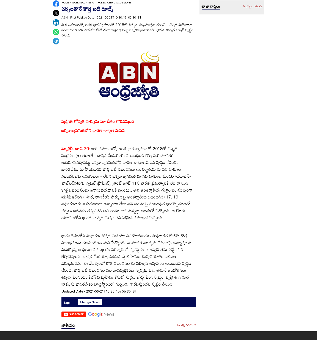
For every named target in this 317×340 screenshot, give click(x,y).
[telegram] (56, 41)
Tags (67, 302)
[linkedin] (56, 22)
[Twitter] (56, 13)
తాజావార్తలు (211, 6)
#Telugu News (90, 302)
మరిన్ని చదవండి (186, 325)
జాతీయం (68, 324)
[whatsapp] (56, 32)
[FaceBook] (56, 3)
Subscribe (76, 314)
